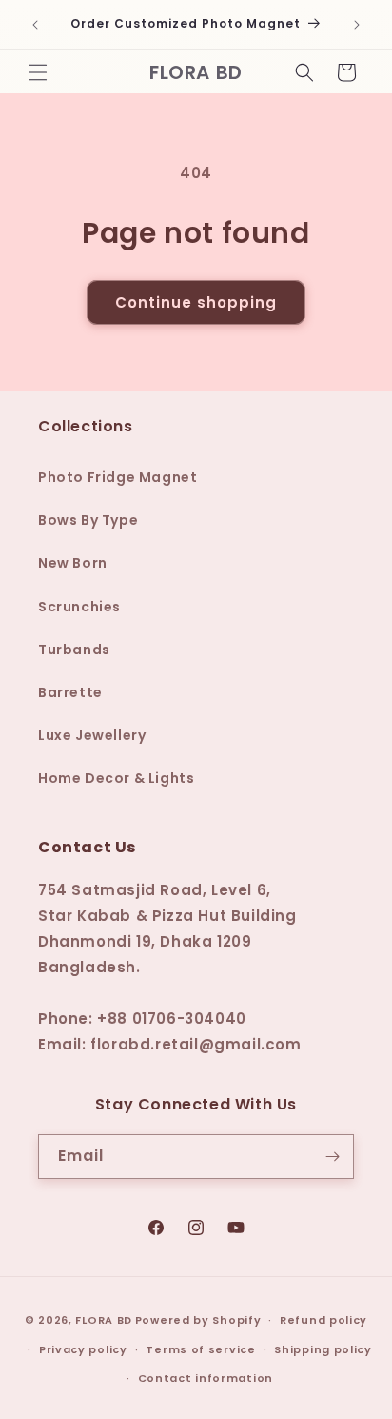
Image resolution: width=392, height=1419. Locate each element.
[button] (38, 72)
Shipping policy (323, 1349)
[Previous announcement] (35, 25)
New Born (73, 562)
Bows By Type (88, 520)
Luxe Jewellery (92, 735)
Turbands (74, 649)
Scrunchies (79, 606)
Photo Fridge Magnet (117, 477)
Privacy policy (83, 1349)
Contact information (205, 1378)
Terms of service (200, 1349)
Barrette (70, 692)
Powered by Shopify (198, 1320)
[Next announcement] (357, 25)
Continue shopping (196, 302)
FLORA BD (103, 1320)
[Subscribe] (332, 1156)
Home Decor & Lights (116, 778)
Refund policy (323, 1320)
